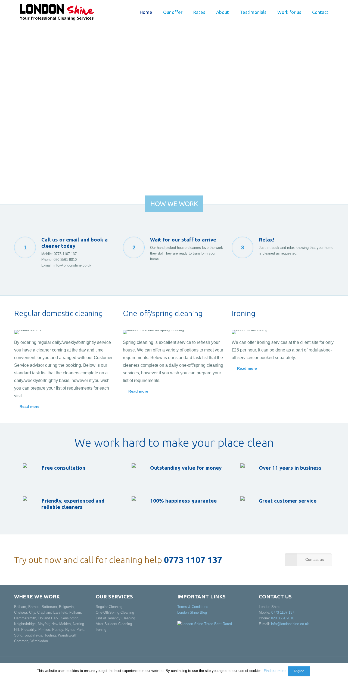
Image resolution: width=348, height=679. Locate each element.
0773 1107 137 (65, 254)
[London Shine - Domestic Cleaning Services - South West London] (57, 12)
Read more (29, 406)
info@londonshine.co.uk (72, 265)
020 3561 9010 (65, 260)
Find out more (274, 671)
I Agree (299, 671)
